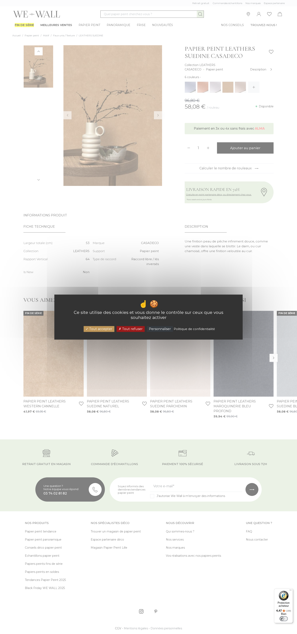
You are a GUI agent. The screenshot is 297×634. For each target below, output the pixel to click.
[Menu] (290, 591)
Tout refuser (132, 329)
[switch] (284, 618)
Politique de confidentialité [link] (194, 329)
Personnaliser (160, 329)
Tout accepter (100, 329)
